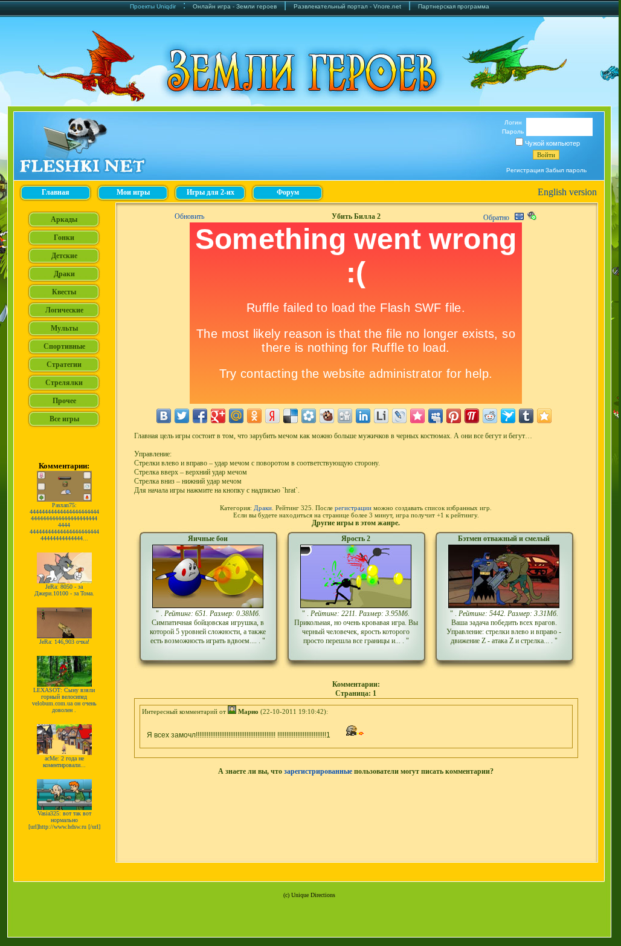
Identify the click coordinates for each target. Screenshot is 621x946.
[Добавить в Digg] (345, 416)
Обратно (496, 217)
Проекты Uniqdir (153, 6)
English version (567, 192)
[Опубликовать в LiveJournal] (399, 416)
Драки (263, 507)
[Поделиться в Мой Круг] (308, 416)
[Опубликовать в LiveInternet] (381, 416)
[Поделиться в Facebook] (200, 416)
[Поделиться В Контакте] (163, 416)
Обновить (189, 216)
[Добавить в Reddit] (490, 416)
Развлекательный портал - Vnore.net (347, 6)
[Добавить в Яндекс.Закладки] (272, 416)
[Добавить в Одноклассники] (254, 416)
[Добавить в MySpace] (435, 416)
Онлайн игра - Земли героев (235, 6)
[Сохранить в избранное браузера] (544, 416)
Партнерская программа (453, 6)
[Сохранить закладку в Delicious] (290, 416)
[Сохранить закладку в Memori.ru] (417, 416)
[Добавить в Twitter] (182, 416)
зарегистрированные (318, 771)
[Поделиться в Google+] (218, 416)
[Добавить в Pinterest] (453, 416)
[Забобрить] (327, 416)
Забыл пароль (566, 170)
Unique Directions (313, 895)
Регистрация (525, 170)
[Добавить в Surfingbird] (508, 416)
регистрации (353, 507)
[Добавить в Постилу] (472, 416)
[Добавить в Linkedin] (363, 416)
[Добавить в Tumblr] (526, 416)
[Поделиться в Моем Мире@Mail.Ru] (236, 416)
